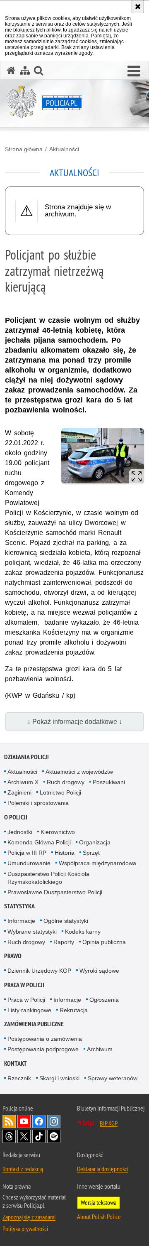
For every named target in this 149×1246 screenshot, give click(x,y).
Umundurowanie (28, 863)
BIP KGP (109, 1123)
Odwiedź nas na (24, 1121)
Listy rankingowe (29, 1010)
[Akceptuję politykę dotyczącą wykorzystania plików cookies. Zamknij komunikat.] (138, 6)
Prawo (13, 956)
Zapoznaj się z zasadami (28, 1217)
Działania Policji (26, 757)
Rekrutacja (74, 1010)
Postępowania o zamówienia (44, 1038)
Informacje (21, 920)
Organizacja (95, 842)
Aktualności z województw (79, 771)
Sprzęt (91, 852)
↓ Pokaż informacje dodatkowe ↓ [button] (74, 721)
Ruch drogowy (65, 782)
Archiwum (100, 1049)
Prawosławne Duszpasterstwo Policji (54, 892)
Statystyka (19, 906)
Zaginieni (19, 792)
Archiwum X (22, 782)
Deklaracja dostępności (102, 1169)
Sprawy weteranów (112, 1078)
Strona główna (24, 149)
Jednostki (19, 832)
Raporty (63, 942)
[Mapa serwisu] (25, 70)
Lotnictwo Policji (60, 792)
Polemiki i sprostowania (38, 803)
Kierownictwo (58, 832)
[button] (133, 71)
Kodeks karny (83, 931)
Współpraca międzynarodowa (97, 863)
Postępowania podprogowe (43, 1049)
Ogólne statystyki (65, 920)
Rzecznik (19, 1078)
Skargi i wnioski (59, 1078)
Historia (64, 852)
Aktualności (64, 149)
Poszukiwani (109, 782)
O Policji (15, 817)
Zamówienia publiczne (34, 1024)
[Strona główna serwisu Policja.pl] (11, 70)
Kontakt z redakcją (22, 1169)
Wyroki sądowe (99, 970)
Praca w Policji (24, 985)
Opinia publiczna (104, 942)
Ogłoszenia (104, 999)
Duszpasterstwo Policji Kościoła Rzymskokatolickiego (48, 878)
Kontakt (15, 1063)
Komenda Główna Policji (39, 842)
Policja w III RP (26, 852)
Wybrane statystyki (32, 931)
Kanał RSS (9, 1121)
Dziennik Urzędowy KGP (39, 970)
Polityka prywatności (25, 1228)
